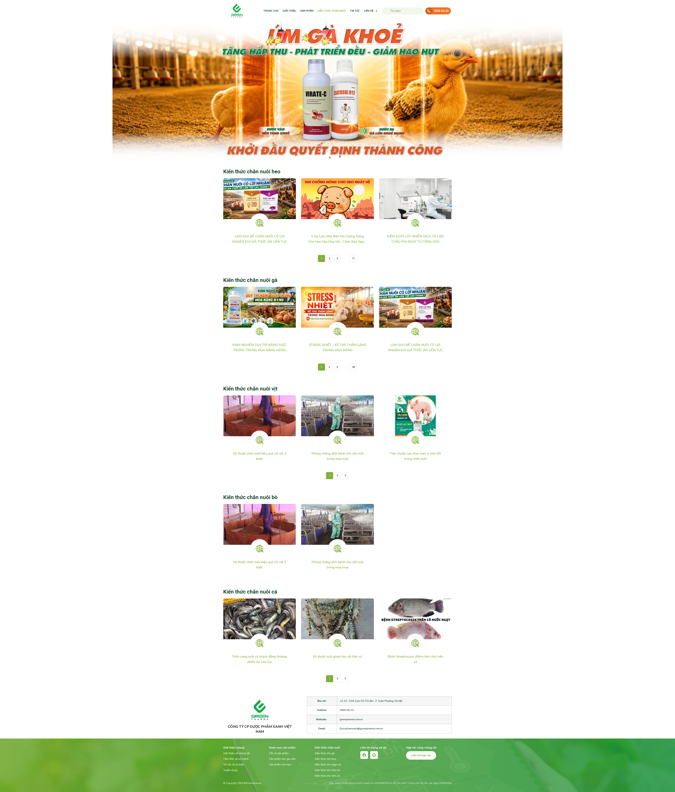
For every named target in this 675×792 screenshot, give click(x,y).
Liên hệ (368, 10)
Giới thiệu (289, 10)
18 (354, 366)
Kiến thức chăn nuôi (332, 10)
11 (354, 257)
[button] (326, 157)
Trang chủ (270, 10)
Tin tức (355, 10)
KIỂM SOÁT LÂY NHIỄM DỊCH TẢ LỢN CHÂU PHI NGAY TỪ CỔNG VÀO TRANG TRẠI (415, 241)
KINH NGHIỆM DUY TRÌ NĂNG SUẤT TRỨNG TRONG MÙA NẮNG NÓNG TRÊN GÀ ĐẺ (259, 350)
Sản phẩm (306, 10)
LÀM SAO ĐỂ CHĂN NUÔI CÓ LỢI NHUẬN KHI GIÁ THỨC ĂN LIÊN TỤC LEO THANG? (259, 241)
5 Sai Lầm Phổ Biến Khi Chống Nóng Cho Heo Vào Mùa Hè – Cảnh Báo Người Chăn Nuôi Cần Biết (337, 241)
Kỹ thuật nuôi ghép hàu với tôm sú (337, 656)
